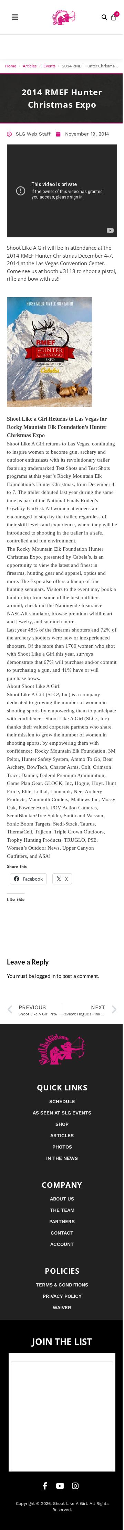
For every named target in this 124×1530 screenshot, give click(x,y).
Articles (30, 65)
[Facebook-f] (45, 1486)
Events (49, 65)
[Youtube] (60, 1486)
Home (10, 65)
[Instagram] (75, 1486)
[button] (104, 17)
